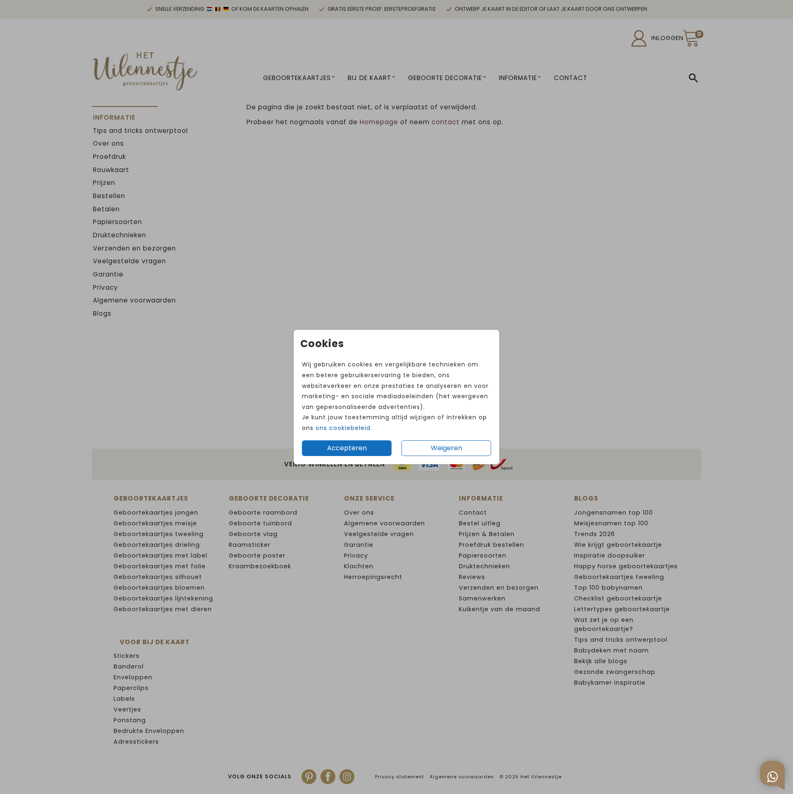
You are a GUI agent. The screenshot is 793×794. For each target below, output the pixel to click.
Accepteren (347, 448)
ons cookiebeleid (343, 428)
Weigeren (446, 448)
